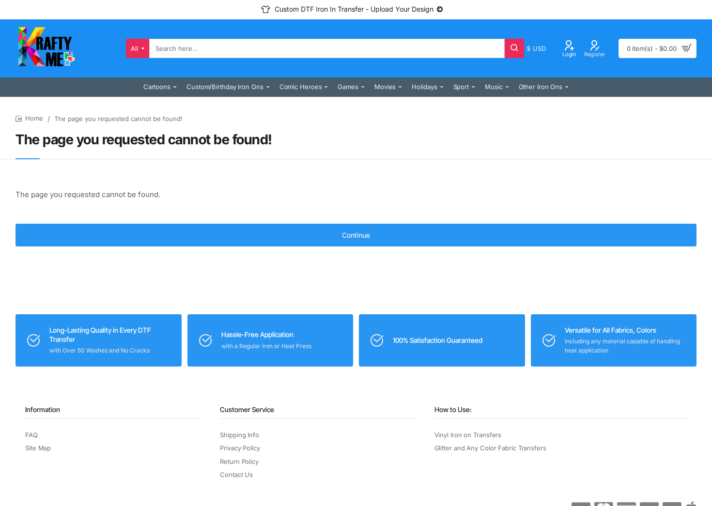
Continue (356, 235)
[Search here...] (514, 48)
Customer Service (247, 409)
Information (42, 409)
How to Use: (453, 409)
